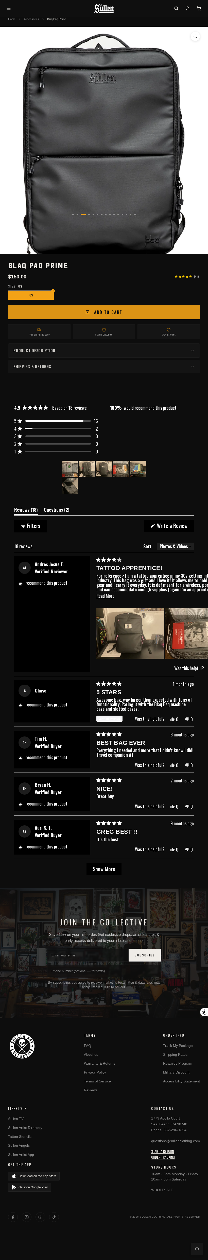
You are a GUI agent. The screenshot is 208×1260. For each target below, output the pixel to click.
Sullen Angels (19, 1145)
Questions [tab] (57, 510)
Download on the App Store (37, 1176)
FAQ (87, 1046)
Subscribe (145, 955)
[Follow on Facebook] (13, 1217)
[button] (56, 421)
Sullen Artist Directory (25, 1128)
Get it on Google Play (33, 1187)
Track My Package (178, 1046)
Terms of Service (97, 1081)
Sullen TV (16, 1119)
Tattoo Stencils (19, 1137)
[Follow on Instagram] (26, 1217)
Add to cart (108, 312)
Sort (148, 546)
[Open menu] (9, 8)
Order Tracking (163, 1157)
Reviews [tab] (26, 510)
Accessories (31, 19)
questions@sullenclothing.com (175, 1141)
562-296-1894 (175, 1130)
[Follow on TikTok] (54, 1217)
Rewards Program (177, 1063)
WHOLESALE (162, 1190)
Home (11, 19)
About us (91, 1054)
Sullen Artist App (21, 1155)
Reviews (90, 1090)
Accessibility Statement (181, 1081)
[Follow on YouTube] (40, 1217)
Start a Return (162, 1151)
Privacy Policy (95, 1072)
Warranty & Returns (99, 1063)
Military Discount (176, 1072)
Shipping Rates (175, 1054)
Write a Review (175, 526)
